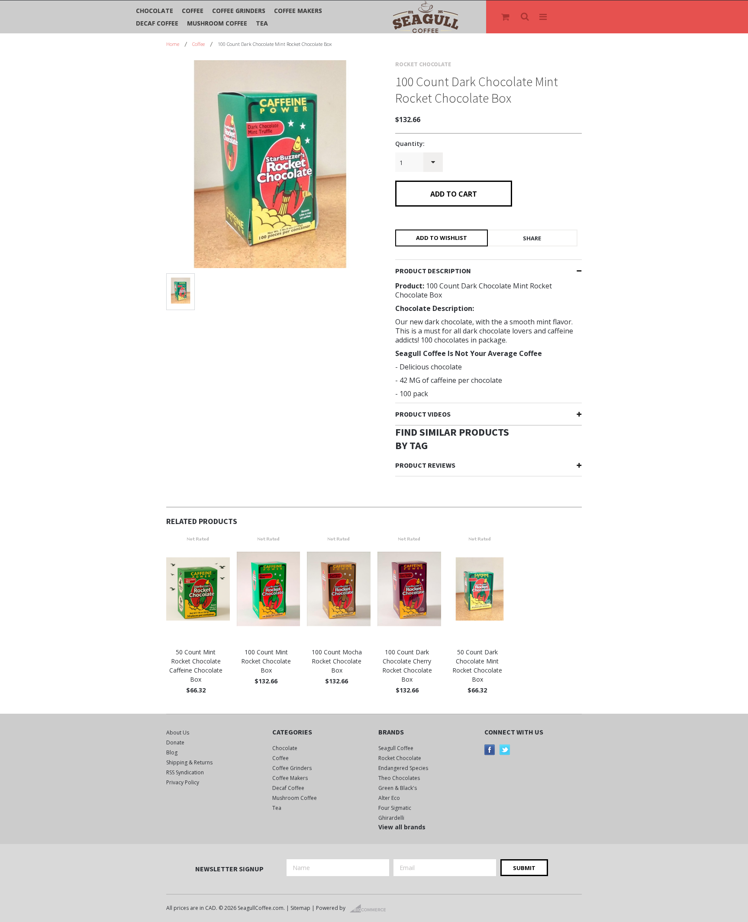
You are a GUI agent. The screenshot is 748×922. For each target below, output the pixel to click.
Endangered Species (403, 768)
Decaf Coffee (157, 23)
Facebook (489, 749)
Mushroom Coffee (217, 23)
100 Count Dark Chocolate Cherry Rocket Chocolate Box (407, 665)
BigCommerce (370, 908)
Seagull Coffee (395, 748)
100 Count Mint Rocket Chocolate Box (266, 661)
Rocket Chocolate (399, 758)
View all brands (402, 827)
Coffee (192, 10)
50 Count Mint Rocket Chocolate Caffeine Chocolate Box (195, 665)
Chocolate (154, 10)
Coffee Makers (298, 10)
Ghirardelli (391, 818)
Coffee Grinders (238, 10)
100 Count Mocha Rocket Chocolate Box (337, 661)
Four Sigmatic (394, 808)
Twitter (505, 749)
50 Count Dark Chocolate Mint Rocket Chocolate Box (477, 665)
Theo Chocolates (399, 778)
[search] (525, 16)
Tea (262, 23)
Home (172, 44)
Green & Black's (397, 788)
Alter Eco (389, 798)
